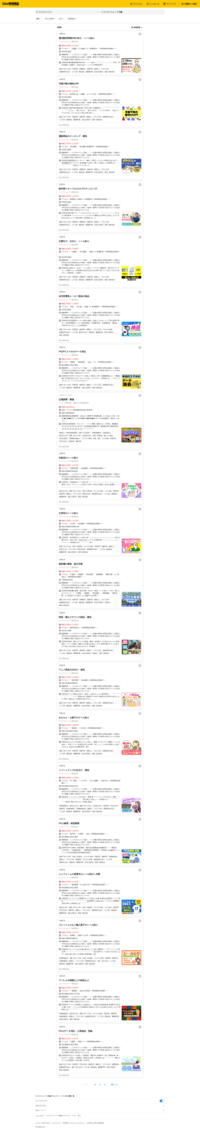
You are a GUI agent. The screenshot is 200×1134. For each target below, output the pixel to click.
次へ (113, 1084)
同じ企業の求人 (64, 125)
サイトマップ (56, 1123)
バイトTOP (39, 1115)
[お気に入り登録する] (140, 34)
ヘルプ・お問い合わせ (43, 1123)
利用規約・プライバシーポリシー (74, 1123)
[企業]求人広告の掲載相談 (95, 1123)
